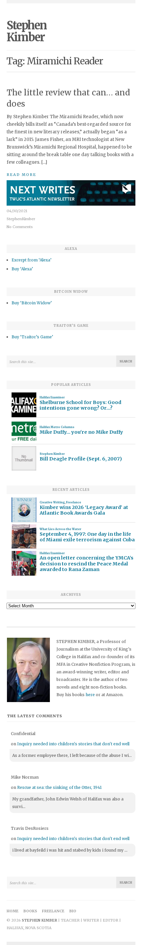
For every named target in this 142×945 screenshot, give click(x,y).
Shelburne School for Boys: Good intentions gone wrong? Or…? (80, 405)
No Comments (20, 226)
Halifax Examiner (52, 397)
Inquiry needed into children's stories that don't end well (73, 743)
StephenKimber (21, 219)
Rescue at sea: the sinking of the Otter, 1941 (59, 787)
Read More (21, 174)
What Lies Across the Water (60, 529)
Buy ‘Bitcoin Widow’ (32, 302)
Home (12, 911)
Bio (72, 911)
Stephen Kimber (27, 31)
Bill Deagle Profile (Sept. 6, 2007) (81, 459)
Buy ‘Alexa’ (22, 268)
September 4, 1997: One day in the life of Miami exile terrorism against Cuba (87, 537)
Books (30, 911)
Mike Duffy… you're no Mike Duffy (81, 432)
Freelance (73, 502)
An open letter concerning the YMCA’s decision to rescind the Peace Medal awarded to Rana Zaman (86, 563)
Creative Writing (52, 502)
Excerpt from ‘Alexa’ (32, 259)
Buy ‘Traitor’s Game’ (32, 336)
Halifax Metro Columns (57, 427)
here (90, 694)
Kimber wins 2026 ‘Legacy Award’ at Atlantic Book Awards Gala (84, 510)
